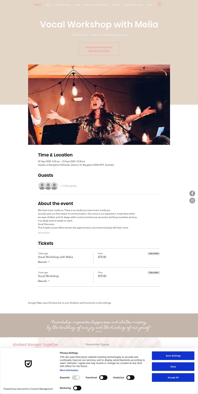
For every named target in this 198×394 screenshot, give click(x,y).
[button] (159, 4)
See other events (99, 50)
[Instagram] (192, 200)
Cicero (99, 331)
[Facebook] (192, 193)
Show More (44, 232)
